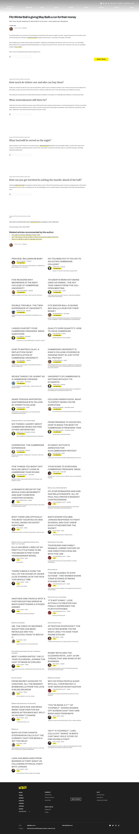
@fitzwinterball (32, 37)
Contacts (100, 797)
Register (48, 809)
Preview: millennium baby (27, 259)
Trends (101, 7)
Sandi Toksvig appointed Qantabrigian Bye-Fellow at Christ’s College (27, 402)
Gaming (71, 7)
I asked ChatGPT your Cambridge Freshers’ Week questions (28, 331)
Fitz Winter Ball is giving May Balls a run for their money (63, 308)
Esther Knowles (17, 28)
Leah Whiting (56, 333)
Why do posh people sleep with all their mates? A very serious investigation (64, 684)
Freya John (56, 471)
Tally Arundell (20, 360)
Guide (72, 407)
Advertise (127, 3)
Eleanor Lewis (57, 290)
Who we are (113, 3)
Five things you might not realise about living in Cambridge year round (27, 469)
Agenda (86, 7)
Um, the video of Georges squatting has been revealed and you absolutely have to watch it (27, 632)
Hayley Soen (56, 530)
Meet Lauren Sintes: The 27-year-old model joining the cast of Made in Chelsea (28, 659)
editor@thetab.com (67, 825)
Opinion (116, 7)
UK (18, 502)
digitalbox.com (31, 825)
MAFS (62, 530)
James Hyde (56, 266)
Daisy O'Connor (20, 261)
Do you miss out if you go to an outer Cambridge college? (64, 261)
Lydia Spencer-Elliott (59, 502)
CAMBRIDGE (21, 262)
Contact (120, 3)
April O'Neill (20, 381)
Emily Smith (19, 527)
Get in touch (76, 799)
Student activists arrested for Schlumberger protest (62, 448)
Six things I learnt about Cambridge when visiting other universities (27, 427)
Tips (132, 3)
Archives (48, 800)
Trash (56, 7)
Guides (132, 7)
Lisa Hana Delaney (58, 430)
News (42, 7)
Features (24, 28)
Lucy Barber (20, 336)
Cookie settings (102, 800)
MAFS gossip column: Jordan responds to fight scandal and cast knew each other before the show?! (64, 522)
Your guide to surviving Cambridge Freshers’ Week (26, 235)
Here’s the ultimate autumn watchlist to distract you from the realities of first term (35, 237)
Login (46, 812)
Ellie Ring (19, 640)
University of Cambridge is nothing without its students (64, 379)
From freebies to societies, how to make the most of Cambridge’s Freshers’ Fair (64, 425)
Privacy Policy (49, 797)
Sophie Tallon (20, 310)
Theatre (28, 261)
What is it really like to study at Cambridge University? (27, 239)
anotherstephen (21, 500)
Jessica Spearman (21, 290)
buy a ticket (18, 47)
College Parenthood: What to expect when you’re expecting (64, 402)
